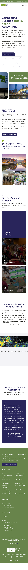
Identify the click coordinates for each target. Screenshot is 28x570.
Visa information (18, 489)
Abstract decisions (19, 483)
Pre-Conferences (6, 479)
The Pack (16, 560)
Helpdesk (4, 520)
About (3, 510)
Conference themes (19, 473)
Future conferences (6, 505)
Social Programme (6, 483)
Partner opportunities (20, 485)
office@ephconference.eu (10, 522)
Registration (4, 473)
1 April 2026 (25, 1)
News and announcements (8, 507)
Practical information (6, 493)
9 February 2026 (7, 1)
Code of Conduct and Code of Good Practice (6, 556)
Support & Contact (6, 512)
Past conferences (6, 503)
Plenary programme (19, 475)
